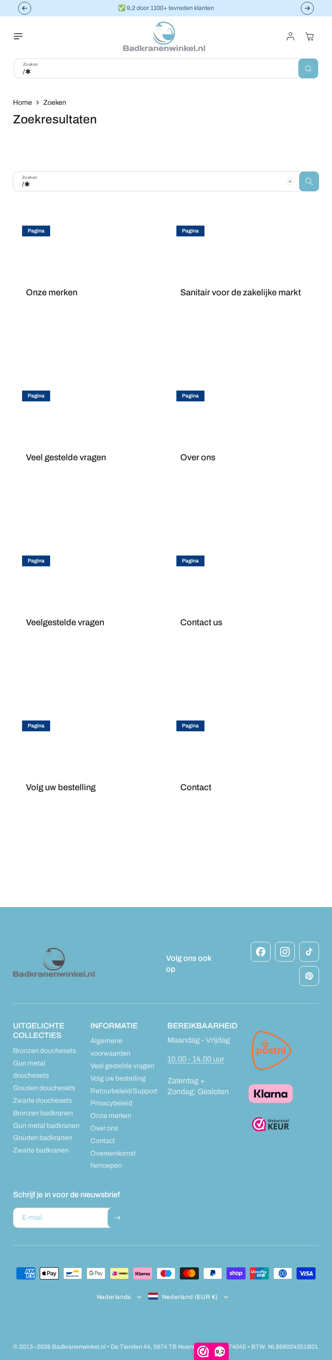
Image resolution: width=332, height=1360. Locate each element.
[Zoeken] (308, 68)
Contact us (201, 622)
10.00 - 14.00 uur (195, 1059)
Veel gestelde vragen (66, 457)
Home (22, 102)
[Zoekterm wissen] (290, 181)
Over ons (197, 457)
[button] (23, 36)
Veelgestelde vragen (65, 622)
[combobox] (166, 68)
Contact (195, 787)
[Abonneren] (117, 1218)
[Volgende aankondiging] (307, 8)
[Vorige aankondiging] (24, 8)
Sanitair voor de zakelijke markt (240, 292)
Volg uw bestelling (61, 787)
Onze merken (51, 292)
